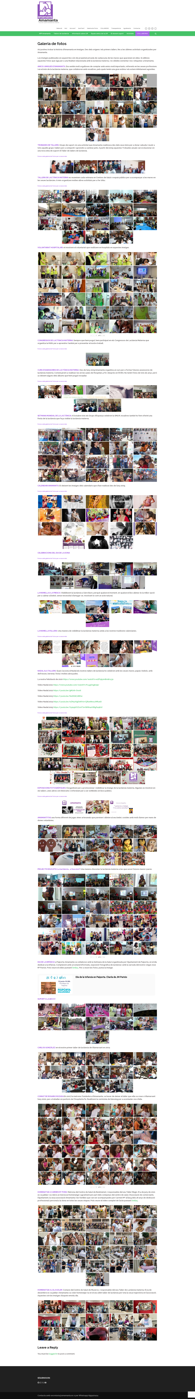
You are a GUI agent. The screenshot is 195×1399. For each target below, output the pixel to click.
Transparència (116, 28)
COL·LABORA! (104, 28)
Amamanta (48, 20)
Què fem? (81, 28)
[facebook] (146, 28)
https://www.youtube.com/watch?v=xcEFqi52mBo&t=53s (88, 679)
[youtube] (155, 28)
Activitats (130, 33)
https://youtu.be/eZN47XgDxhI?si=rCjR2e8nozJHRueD (78, 702)
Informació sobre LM (80, 33)
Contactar (136, 28)
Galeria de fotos (92, 28)
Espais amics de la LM (99, 33)
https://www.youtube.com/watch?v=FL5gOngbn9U (76, 685)
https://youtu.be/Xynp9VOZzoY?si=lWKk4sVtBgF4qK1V (77, 707)
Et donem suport (117, 33)
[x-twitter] (152, 28)
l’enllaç (75, 968)
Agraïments (127, 28)
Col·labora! (142, 33)
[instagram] (149, 28)
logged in (53, 1354)
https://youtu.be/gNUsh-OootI (67, 690)
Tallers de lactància (61, 33)
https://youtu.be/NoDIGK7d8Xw (67, 696)
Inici (66, 28)
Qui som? (73, 28)
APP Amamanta (44, 33)
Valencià (59, 28)
